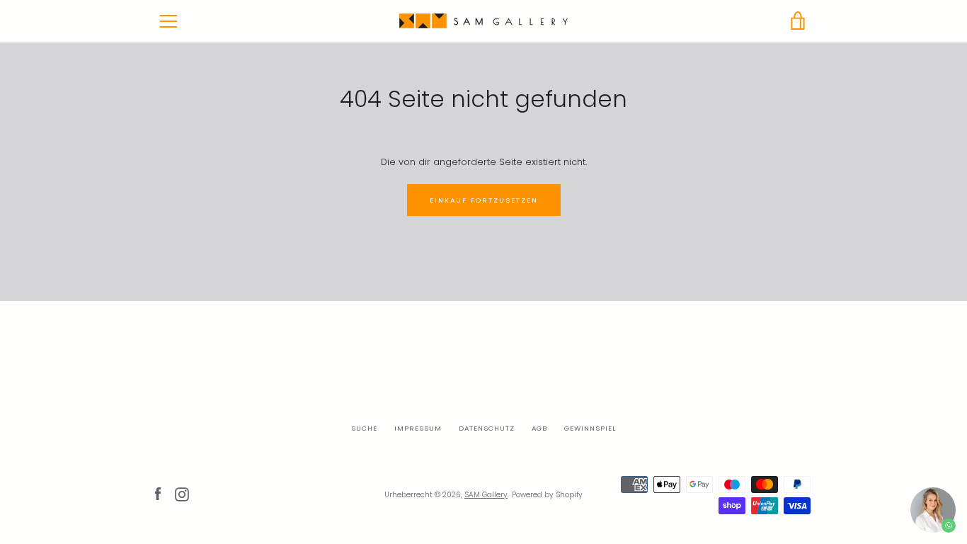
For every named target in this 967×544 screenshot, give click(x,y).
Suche (364, 428)
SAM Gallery (486, 494)
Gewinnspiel (590, 428)
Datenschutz (487, 428)
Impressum (418, 428)
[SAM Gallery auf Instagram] (182, 494)
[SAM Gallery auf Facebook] (158, 494)
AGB (539, 428)
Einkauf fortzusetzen (484, 200)
